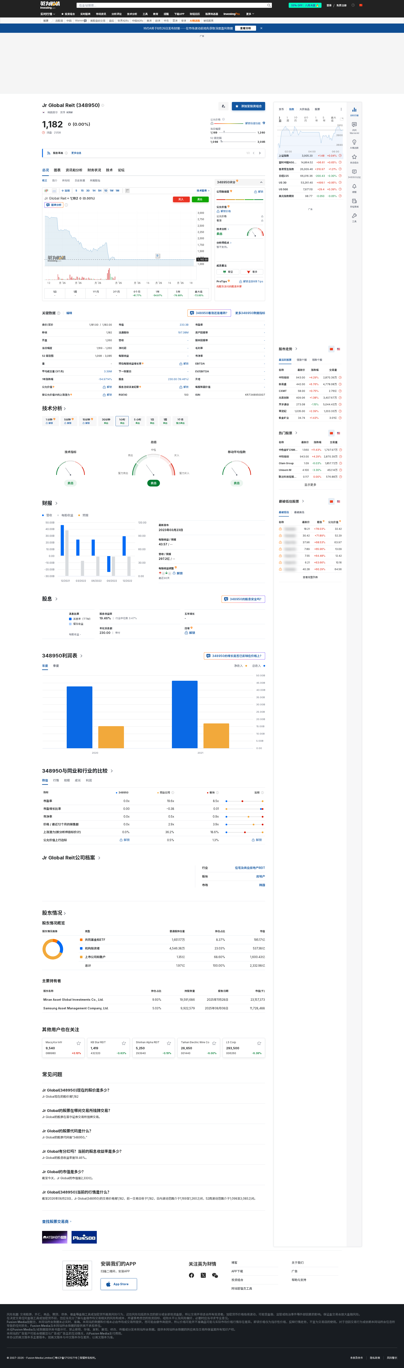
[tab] (50, 421)
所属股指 (95, 180)
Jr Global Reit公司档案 (68, 858)
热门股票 (285, 433)
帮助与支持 (299, 1280)
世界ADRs (123, 20)
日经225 (284, 175)
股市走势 (285, 349)
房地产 (260, 876)
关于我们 (297, 1262)
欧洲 (157, 20)
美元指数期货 (286, 195)
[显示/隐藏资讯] (127, 190)
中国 (69, 20)
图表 (57, 170)
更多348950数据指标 (250, 313)
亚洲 (175, 20)
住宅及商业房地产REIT (250, 868)
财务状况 (94, 170)
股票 (45, 20)
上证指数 (284, 155)
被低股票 (208, 20)
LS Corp (231, 1042)
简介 (54, 180)
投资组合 (237, 1280)
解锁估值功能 (252, 123)
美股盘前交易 (97, 20)
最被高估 (299, 512)
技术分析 (52, 408)
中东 (166, 20)
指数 (291, 109)
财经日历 (195, 14)
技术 (109, 170)
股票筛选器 (211, 14)
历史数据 (80, 180)
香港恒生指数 (286, 169)
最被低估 (284, 512)
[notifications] (353, 5)
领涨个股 (302, 359)
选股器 (59, 20)
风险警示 (392, 1357)
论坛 (121, 170)
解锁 (127, 840)
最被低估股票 (289, 501)
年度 (45, 665)
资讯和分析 (74, 170)
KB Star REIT (98, 1042)
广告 (295, 1271)
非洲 (183, 20)
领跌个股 (317, 359)
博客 (234, 1262)
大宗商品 (304, 109)
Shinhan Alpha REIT (147, 1042)
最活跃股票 (285, 359)
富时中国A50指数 (289, 162)
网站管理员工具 (241, 1288)
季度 (56, 665)
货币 (281, 109)
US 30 (282, 182)
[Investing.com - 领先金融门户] (50, 5)
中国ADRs (137, 20)
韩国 (262, 885)
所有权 (66, 180)
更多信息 (76, 153)
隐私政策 (375, 1357)
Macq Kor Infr (54, 1042)
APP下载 (237, 1271)
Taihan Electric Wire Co (195, 1042)
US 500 (283, 189)
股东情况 (52, 913)
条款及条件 (356, 1357)
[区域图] (54, 190)
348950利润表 (59, 656)
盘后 (111, 20)
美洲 (149, 20)
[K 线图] (46, 190)
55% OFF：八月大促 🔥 (305, 5)
